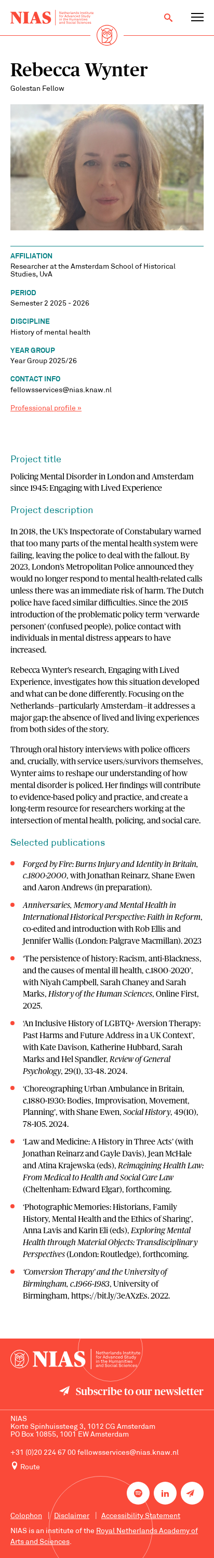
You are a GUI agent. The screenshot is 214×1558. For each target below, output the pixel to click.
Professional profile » (46, 408)
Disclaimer (71, 1516)
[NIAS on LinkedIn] (165, 1493)
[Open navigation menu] (197, 17)
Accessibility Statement (140, 1516)
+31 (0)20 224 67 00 (43, 1453)
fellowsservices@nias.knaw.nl (128, 1453)
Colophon (26, 1516)
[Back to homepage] (51, 17)
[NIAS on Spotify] (138, 1493)
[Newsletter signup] (192, 1493)
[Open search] (168, 17)
